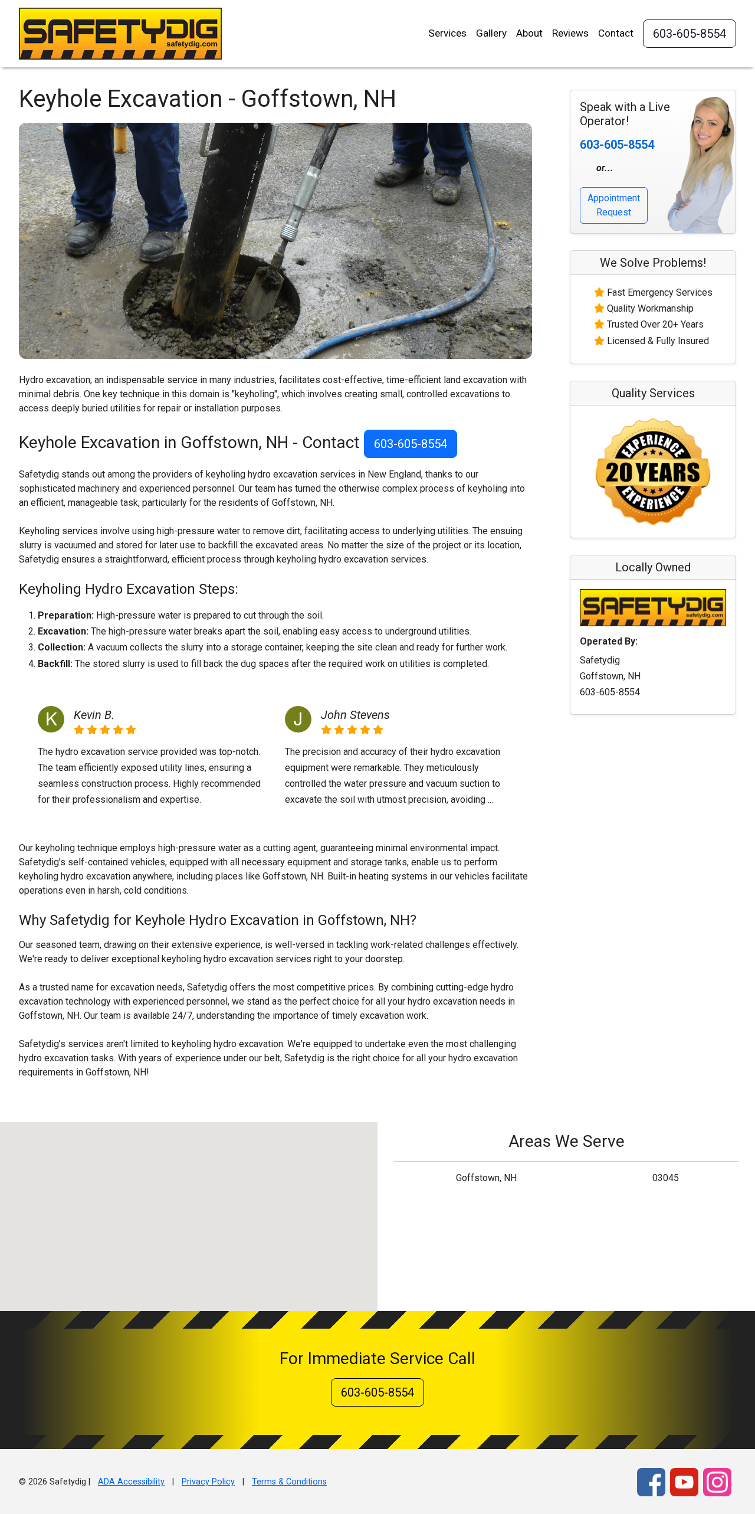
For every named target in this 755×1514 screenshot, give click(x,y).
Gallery (491, 33)
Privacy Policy (208, 1482)
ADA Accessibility (131, 1482)
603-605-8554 (689, 34)
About (529, 33)
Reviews (570, 33)
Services (447, 33)
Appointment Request (613, 205)
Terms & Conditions (289, 1482)
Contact (615, 33)
